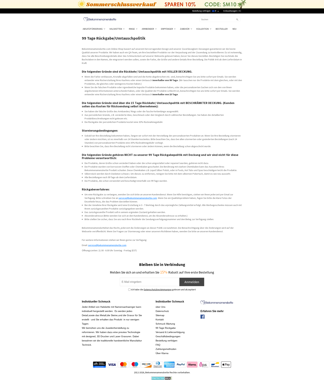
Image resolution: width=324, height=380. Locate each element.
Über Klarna (162, 353)
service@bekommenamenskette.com (138, 198)
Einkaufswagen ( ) (232, 10)
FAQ (158, 344)
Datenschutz (162, 311)
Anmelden (191, 282)
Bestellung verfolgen (201, 10)
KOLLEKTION (203, 28)
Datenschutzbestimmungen (158, 289)
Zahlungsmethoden (166, 349)
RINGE (132, 28)
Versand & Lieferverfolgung (170, 332)
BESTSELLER (222, 28)
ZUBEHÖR (185, 28)
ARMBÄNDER (148, 28)
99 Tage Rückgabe (166, 328)
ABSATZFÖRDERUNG (93, 28)
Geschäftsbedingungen (168, 336)
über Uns (160, 307)
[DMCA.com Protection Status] (161, 377)
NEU (235, 28)
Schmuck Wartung (165, 323)
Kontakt (160, 319)
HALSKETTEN (116, 28)
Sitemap (160, 315)
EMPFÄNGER (167, 28)
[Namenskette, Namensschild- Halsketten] (100, 19)
